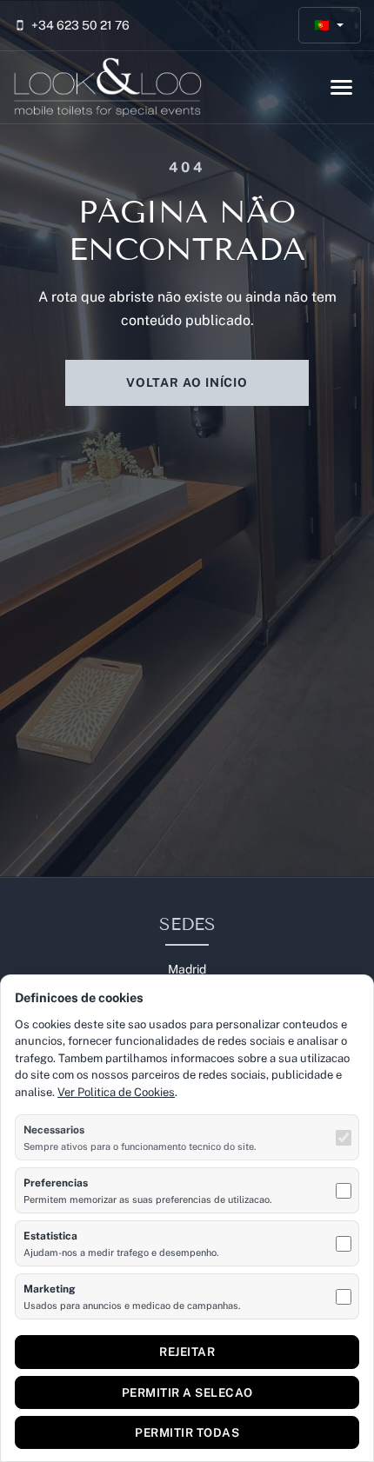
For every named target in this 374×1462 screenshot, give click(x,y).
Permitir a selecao (187, 1392)
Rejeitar (187, 1352)
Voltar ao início (187, 382)
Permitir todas (187, 1432)
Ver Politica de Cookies (116, 1092)
